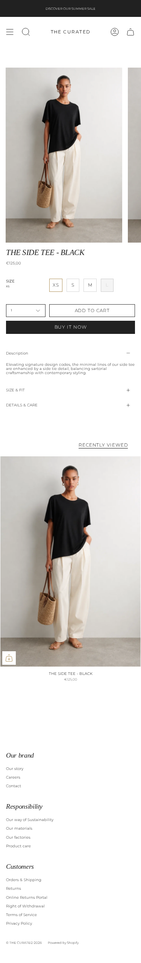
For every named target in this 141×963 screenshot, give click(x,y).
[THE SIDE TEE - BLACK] (70, 561)
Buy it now (71, 327)
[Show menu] (9, 32)
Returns (13, 888)
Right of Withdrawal (25, 906)
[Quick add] (9, 658)
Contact (13, 786)
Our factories (18, 837)
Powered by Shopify (63, 943)
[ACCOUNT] (114, 32)
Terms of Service (21, 915)
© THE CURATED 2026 (24, 943)
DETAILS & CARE (22, 405)
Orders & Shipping (23, 880)
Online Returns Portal (26, 897)
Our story (14, 769)
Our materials (19, 828)
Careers (13, 777)
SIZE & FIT (15, 390)
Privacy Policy (19, 923)
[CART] (130, 32)
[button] (25, 32)
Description (17, 353)
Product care (18, 846)
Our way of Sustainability (29, 820)
